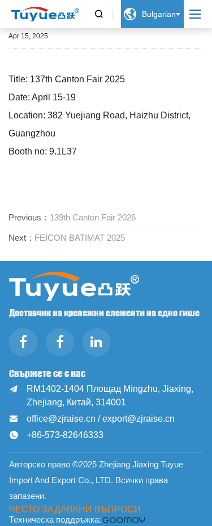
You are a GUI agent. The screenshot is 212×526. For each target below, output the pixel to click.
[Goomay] (124, 520)
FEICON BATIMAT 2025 (79, 237)
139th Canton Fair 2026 (93, 217)
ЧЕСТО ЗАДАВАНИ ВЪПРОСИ (75, 509)
